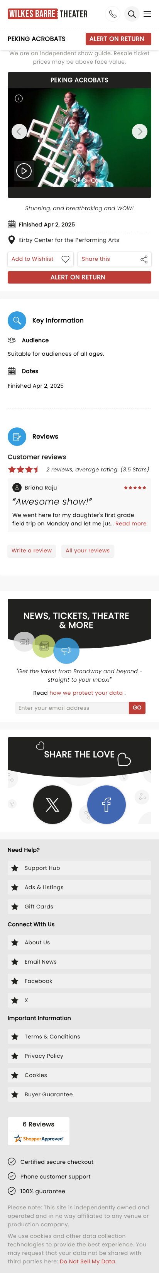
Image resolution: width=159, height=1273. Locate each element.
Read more (131, 523)
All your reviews (88, 550)
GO (137, 707)
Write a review (32, 550)
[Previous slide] (19, 131)
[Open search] (132, 14)
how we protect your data (86, 693)
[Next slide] (139, 131)
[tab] (65, 180)
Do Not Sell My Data (87, 1261)
